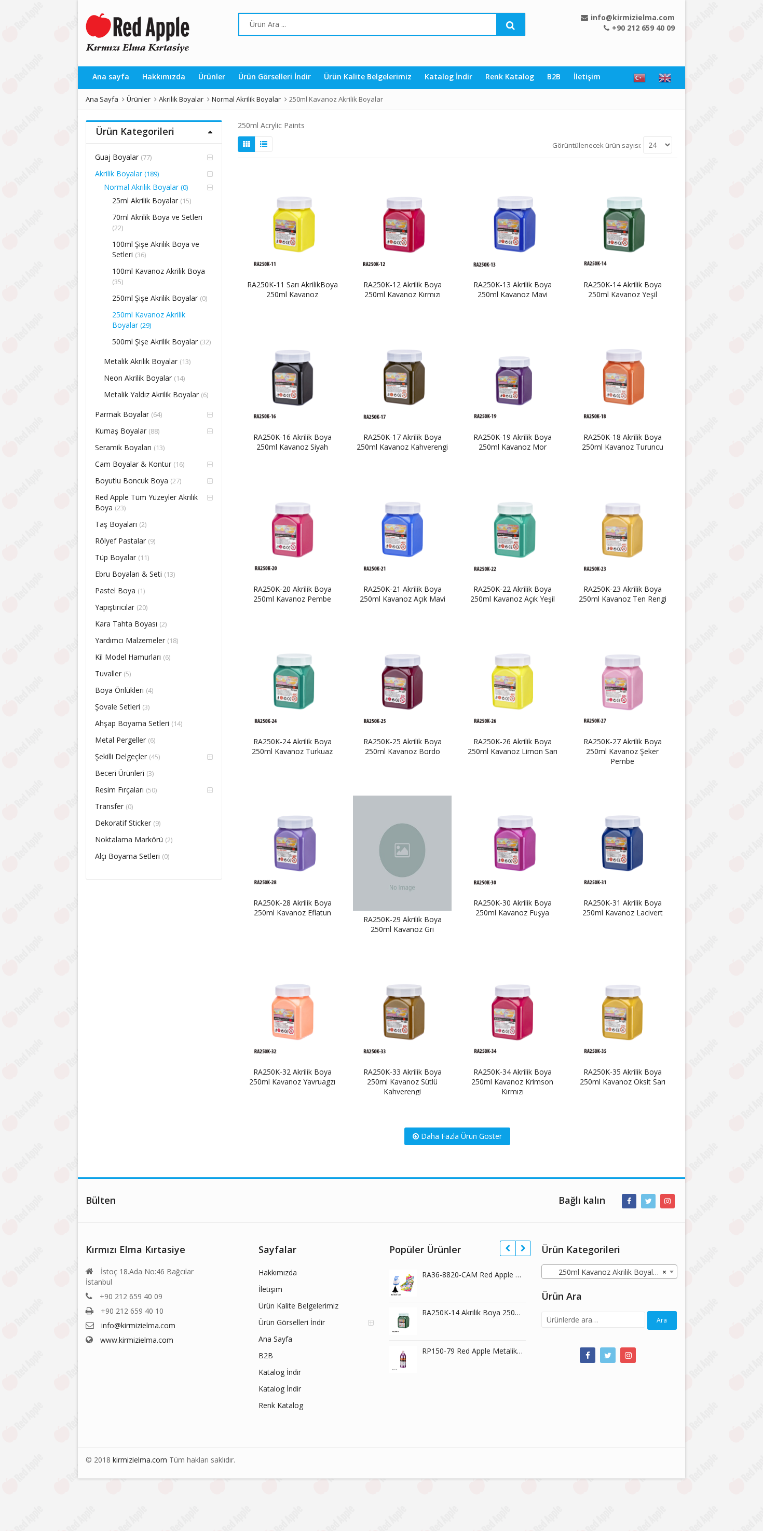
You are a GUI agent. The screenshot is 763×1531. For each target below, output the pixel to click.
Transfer (109, 806)
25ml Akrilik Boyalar (145, 200)
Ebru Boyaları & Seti (128, 574)
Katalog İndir (448, 76)
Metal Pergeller (120, 740)
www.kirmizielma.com (136, 1340)
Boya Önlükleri (119, 690)
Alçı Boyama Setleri (127, 856)
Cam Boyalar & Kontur (133, 464)
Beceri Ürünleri (119, 773)
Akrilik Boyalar (118, 173)
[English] (664, 77)
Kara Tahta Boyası (126, 624)
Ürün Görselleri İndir (274, 76)
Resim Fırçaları (119, 790)
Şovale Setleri (117, 707)
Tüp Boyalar (115, 557)
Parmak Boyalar (122, 414)
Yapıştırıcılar (114, 607)
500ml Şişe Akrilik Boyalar (155, 341)
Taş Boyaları (116, 524)
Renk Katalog (509, 76)
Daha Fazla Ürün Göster (460, 1136)
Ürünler (211, 76)
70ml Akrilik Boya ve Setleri (157, 217)
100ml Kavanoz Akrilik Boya (158, 271)
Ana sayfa (110, 76)
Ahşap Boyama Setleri (132, 723)
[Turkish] (639, 77)
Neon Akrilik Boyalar (138, 378)
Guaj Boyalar (117, 157)
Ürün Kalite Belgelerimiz (368, 76)
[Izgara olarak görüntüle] (246, 144)
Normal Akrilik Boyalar (141, 187)
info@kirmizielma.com (138, 1325)
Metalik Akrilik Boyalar (141, 361)
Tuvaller (108, 673)
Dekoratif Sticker (123, 823)
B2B (554, 76)
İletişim (587, 76)
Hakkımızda (163, 76)
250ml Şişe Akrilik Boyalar (155, 298)
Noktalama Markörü (129, 839)
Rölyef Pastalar (120, 541)
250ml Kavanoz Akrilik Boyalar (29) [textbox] (611, 1272)
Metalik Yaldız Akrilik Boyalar (151, 394)
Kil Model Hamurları (128, 657)
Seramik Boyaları (123, 447)
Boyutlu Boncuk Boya (131, 480)
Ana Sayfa (275, 1339)
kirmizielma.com (140, 1460)
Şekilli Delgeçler (121, 756)
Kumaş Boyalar (120, 431)
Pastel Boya (115, 590)
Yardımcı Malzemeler (130, 640)
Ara (662, 1320)
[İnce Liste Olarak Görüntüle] (263, 144)
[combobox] (609, 1271)
